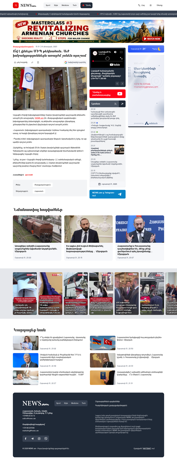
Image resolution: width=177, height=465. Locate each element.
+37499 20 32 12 (29, 416)
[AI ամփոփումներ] (122, 103)
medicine (65, 5)
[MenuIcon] (16, 5)
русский (29, 175)
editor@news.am (29, 418)
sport (48, 5)
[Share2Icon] (32, 62)
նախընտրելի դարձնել (77, 62)
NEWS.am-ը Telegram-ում (103, 194)
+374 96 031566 (28, 428)
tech (75, 5)
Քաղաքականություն (23, 47)
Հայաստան (39, 191)
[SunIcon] (151, 5)
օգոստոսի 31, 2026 (109, 184)
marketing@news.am (31, 431)
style (56, 5)
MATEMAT (147, 448)
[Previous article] (117, 84)
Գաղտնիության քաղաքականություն (111, 405)
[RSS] (115, 103)
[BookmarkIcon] (38, 62)
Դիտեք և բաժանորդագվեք (101, 93)
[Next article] (122, 84)
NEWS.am (39, 118)
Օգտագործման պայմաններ (107, 401)
